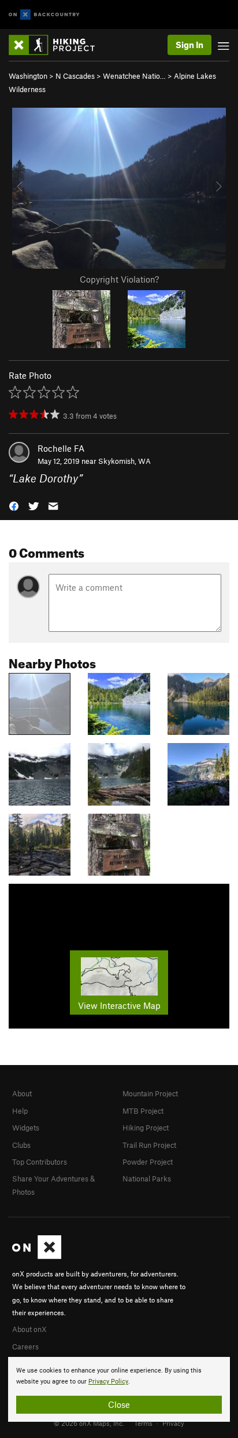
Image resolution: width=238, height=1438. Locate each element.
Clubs (21, 1145)
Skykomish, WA (124, 461)
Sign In (189, 44)
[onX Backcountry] (44, 15)
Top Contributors (39, 1161)
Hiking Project (145, 1127)
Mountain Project (150, 1093)
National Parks (146, 1178)
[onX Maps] (36, 1256)
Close (119, 1404)
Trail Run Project (149, 1145)
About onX (29, 1329)
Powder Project (147, 1161)
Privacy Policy (108, 1381)
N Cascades (75, 76)
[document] (119, 1389)
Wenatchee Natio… (134, 76)
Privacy (173, 1423)
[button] (14, 505)
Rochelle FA (61, 448)
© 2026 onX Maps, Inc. (89, 1423)
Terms (143, 1423)
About (22, 1093)
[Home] (57, 45)
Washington (28, 76)
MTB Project (142, 1110)
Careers (25, 1346)
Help (20, 1110)
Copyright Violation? (119, 279)
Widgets (25, 1127)
